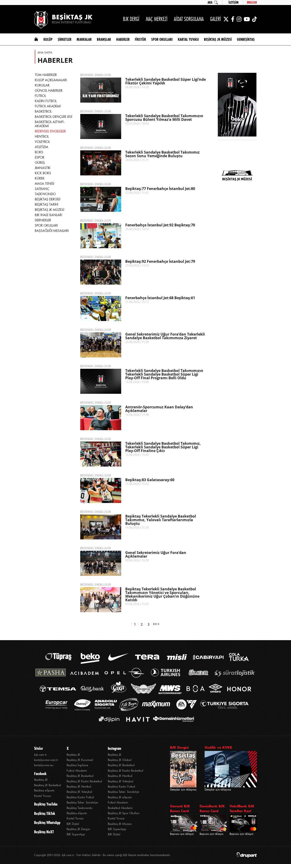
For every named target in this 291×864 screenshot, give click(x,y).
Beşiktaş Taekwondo (79, 808)
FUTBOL (40, 96)
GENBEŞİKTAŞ (246, 39)
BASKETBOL (43, 111)
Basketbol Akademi (120, 808)
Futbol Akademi (77, 771)
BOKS (39, 152)
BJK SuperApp (76, 834)
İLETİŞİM (233, 2)
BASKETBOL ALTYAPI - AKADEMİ (50, 124)
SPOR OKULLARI (46, 225)
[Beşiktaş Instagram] (239, 19)
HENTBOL (42, 136)
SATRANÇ (42, 189)
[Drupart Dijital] (246, 855)
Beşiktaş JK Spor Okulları (123, 813)
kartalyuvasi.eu (43, 765)
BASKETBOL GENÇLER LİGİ (53, 117)
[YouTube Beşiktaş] (247, 19)
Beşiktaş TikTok (44, 813)
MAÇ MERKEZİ (157, 19)
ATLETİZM (41, 147)
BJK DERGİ (131, 19)
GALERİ (215, 19)
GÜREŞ (40, 163)
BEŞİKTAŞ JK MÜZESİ (49, 210)
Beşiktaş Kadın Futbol (80, 797)
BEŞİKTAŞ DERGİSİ (47, 199)
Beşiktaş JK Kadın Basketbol (84, 781)
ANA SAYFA (45, 52)
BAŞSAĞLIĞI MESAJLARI (52, 231)
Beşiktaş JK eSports (120, 797)
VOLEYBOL (42, 142)
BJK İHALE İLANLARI (48, 215)
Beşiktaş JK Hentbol (79, 786)
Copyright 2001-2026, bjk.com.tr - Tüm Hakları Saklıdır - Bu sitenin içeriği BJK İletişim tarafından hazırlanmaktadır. (102, 855)
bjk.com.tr (40, 755)
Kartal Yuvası (42, 796)
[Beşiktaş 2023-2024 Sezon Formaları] (237, 206)
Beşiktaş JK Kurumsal (80, 760)
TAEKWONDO (45, 194)
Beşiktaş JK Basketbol (47, 785)
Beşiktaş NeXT (44, 831)
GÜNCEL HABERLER (49, 90)
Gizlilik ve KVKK (218, 747)
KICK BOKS (43, 173)
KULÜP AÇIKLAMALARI (51, 80)
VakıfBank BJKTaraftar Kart (242, 808)
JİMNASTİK (42, 168)
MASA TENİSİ (44, 184)
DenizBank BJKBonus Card (212, 808)
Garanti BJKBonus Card (180, 808)
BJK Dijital (73, 824)
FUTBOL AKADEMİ (48, 106)
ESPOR (39, 157)
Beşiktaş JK (41, 780)
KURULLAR (42, 85)
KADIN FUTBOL (46, 101)
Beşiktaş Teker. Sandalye (82, 802)
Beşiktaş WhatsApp (47, 822)
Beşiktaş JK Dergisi (78, 829)
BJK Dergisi (179, 747)
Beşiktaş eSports (44, 790)
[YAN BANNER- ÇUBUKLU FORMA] (237, 105)
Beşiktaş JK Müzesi (120, 824)
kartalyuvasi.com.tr (46, 760)
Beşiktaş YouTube (46, 804)
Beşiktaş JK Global (119, 760)
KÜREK (40, 178)
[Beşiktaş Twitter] (226, 19)
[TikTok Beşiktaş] (254, 19)
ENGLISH (252, 2)
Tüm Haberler (46, 75)
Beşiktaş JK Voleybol (79, 792)
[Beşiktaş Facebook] (232, 19)
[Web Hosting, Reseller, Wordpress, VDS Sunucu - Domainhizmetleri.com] (172, 719)
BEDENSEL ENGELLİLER (50, 131)
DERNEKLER (43, 220)
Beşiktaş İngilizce (77, 765)
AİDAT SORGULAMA (189, 19)
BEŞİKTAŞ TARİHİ (46, 204)
